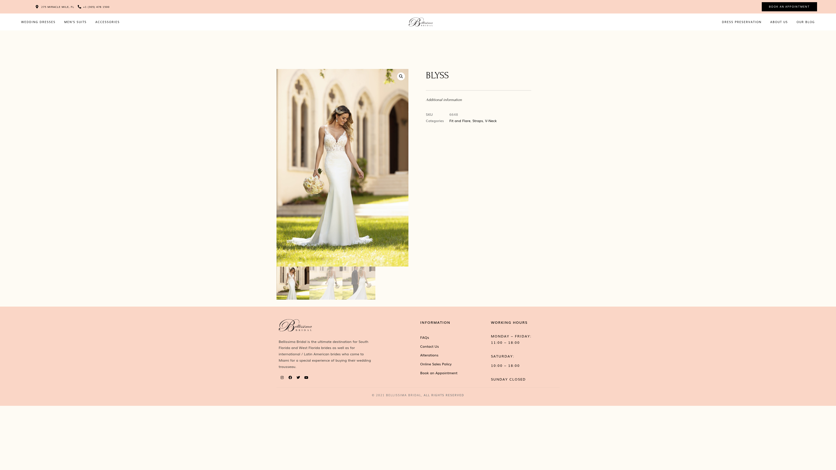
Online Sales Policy (436, 363)
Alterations (429, 355)
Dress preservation (742, 22)
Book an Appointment (438, 372)
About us (779, 22)
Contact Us (429, 346)
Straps (477, 120)
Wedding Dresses (38, 22)
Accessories (107, 22)
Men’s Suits (75, 22)
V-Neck (491, 120)
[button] (401, 76)
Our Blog (806, 22)
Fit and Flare (459, 120)
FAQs (424, 337)
